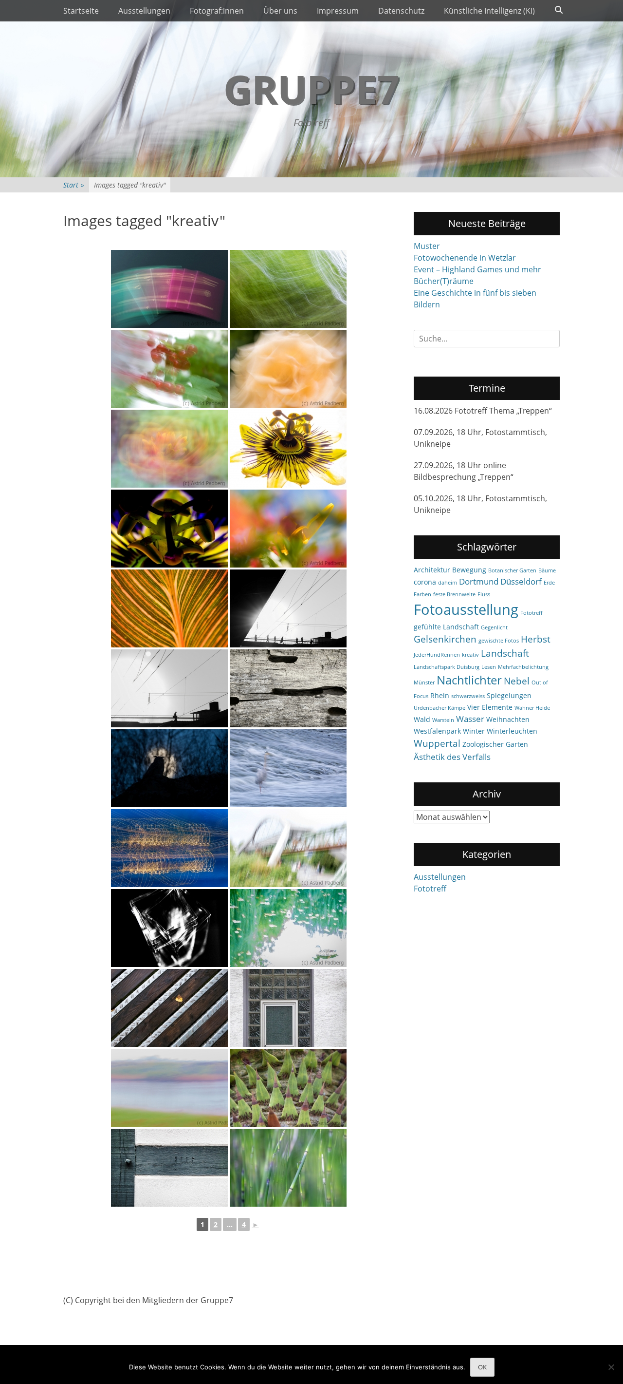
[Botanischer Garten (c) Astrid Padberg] (288, 1088)
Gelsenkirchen (445, 639)
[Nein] (611, 1367)
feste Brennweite (454, 594)
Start (73, 185)
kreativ (470, 654)
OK (482, 1367)
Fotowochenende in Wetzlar (465, 257)
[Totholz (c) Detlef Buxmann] (288, 688)
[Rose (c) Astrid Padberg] (288, 369)
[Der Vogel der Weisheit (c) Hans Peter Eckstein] (169, 768)
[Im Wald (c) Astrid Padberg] (288, 289)
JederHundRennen (437, 654)
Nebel (517, 681)
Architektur (432, 569)
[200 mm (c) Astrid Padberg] (288, 1168)
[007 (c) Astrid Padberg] (169, 289)
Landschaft (505, 653)
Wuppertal (437, 743)
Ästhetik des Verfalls (452, 756)
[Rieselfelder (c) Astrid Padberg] (169, 1088)
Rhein (439, 695)
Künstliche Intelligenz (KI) (489, 10)
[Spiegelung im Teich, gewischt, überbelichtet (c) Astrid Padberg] (288, 928)
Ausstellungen (144, 10)
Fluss (483, 594)
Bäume (547, 570)
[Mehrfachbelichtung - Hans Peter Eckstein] (169, 928)
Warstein (443, 720)
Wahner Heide (532, 707)
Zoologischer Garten (495, 744)
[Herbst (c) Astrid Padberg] (169, 1008)
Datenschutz (401, 10)
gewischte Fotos (498, 640)
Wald (422, 719)
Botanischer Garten (512, 570)
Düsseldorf (521, 581)
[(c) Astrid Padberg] (288, 848)
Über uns (280, 10)
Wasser (470, 718)
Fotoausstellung (466, 609)
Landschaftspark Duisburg (446, 667)
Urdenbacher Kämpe (439, 707)
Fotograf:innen (217, 10)
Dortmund (478, 581)
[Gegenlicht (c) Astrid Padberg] (288, 529)
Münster (424, 682)
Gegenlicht (494, 627)
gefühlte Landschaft (446, 626)
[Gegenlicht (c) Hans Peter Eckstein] (288, 449)
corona (425, 582)
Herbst (535, 639)
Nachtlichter (469, 680)
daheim (447, 582)
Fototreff (531, 612)
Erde (549, 582)
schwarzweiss (468, 696)
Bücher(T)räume (444, 281)
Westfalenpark (437, 731)
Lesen (488, 667)
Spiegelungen (509, 695)
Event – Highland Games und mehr (477, 269)
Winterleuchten (512, 731)
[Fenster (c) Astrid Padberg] (288, 1008)
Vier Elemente (490, 707)
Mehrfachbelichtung (523, 667)
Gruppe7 (311, 88)
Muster (427, 246)
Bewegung (469, 569)
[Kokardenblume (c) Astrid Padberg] (169, 449)
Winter (474, 731)
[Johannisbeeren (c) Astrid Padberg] (169, 369)
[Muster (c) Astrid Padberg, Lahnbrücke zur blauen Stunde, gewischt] (169, 848)
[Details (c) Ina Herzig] (169, 1168)
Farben (422, 594)
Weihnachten (508, 719)
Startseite (81, 10)
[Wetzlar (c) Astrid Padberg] (288, 768)
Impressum (338, 10)
